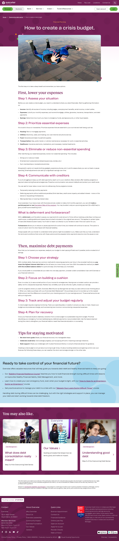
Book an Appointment (59, 511)
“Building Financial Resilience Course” (24, 374)
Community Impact (33, 521)
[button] (117, 270)
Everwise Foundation (34, 524)
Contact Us (106, 2)
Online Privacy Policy (8, 537)
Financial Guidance (58, 518)
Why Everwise (31, 511)
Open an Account (57, 524)
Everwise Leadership (34, 518)
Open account (101, 9)
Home (4, 17)
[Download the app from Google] (113, 532)
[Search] (115, 3)
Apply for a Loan (57, 527)
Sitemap (104, 537)
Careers (29, 530)
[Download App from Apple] (102, 532)
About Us (29, 514)
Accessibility (112, 537)
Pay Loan (87, 2)
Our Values (30, 527)
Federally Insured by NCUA (48, 537)
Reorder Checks (57, 530)
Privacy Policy (21, 537)
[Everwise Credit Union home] (9, 2)
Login (113, 9)
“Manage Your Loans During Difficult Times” (74, 388)
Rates (80, 2)
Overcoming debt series (16, 17)
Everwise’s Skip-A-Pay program (45, 205)
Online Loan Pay (57, 521)
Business (19, 9)
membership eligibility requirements (35, 487)
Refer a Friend (56, 533)
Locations (96, 2)
